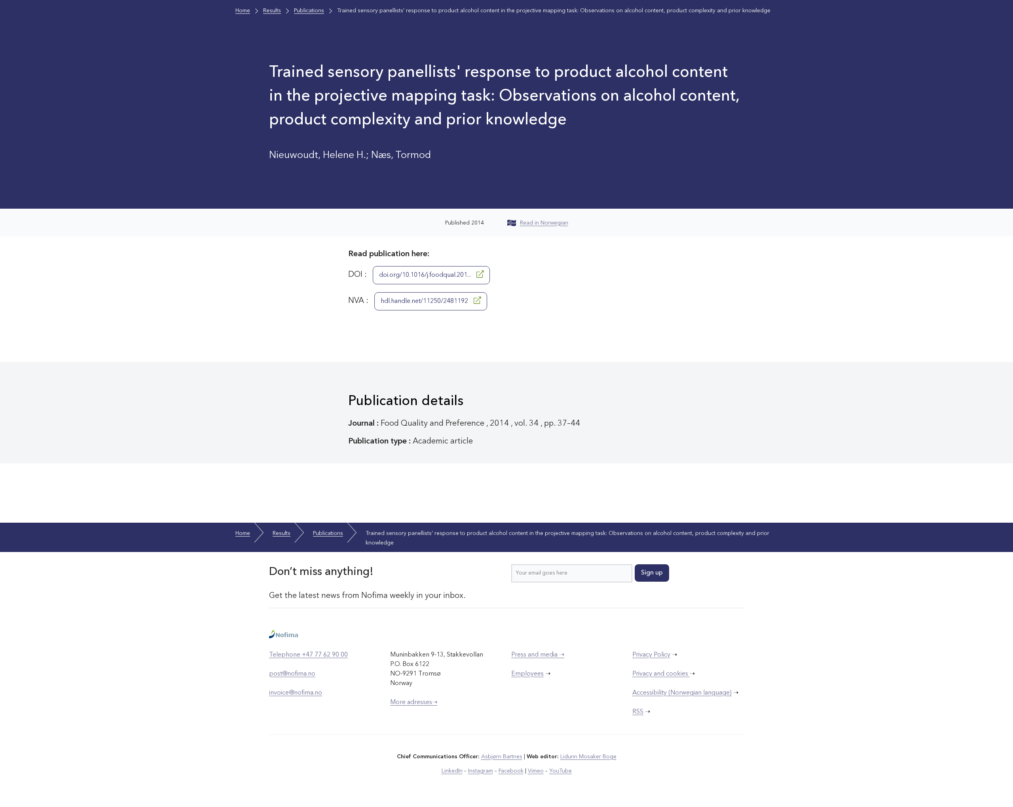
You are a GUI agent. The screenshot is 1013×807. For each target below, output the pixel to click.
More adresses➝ (413, 702)
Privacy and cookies (661, 674)
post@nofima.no (292, 674)
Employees (527, 674)
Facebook (511, 771)
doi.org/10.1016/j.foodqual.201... (425, 275)
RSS (637, 712)
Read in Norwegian (544, 223)
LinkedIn (452, 771)
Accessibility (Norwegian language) (682, 693)
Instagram (480, 771)
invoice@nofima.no (295, 693)
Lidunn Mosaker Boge (588, 756)
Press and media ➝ (537, 655)
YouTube (560, 771)
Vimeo (536, 771)
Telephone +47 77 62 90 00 (308, 655)
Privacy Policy (651, 655)
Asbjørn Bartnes (501, 756)
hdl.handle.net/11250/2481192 (425, 301)
